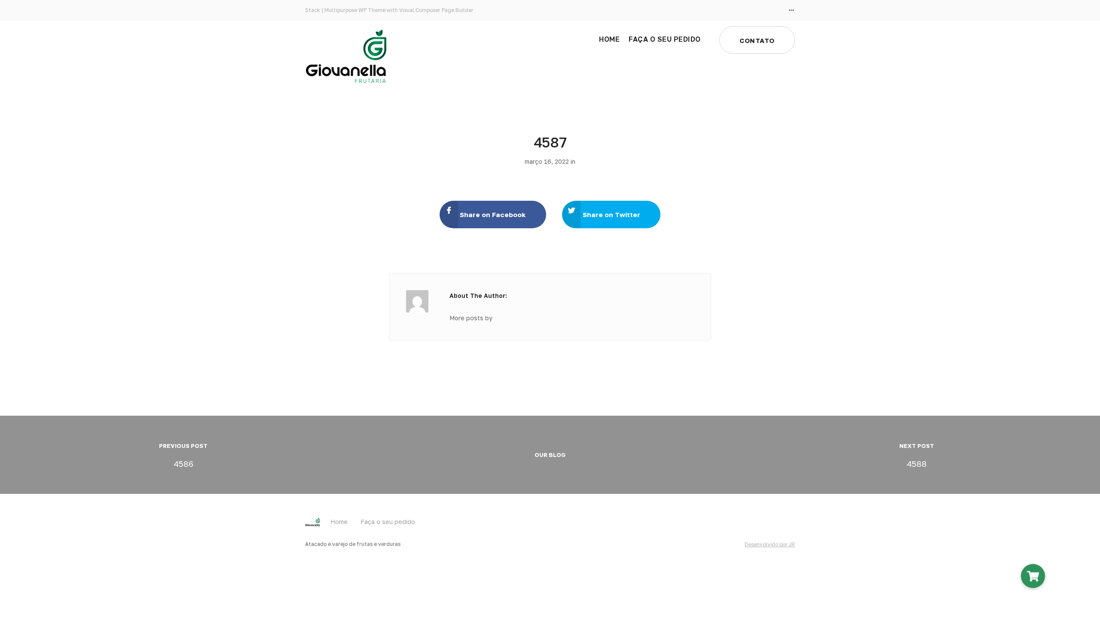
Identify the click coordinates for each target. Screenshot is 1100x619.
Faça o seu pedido (665, 39)
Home (609, 39)
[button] (1033, 576)
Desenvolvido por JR (770, 544)
